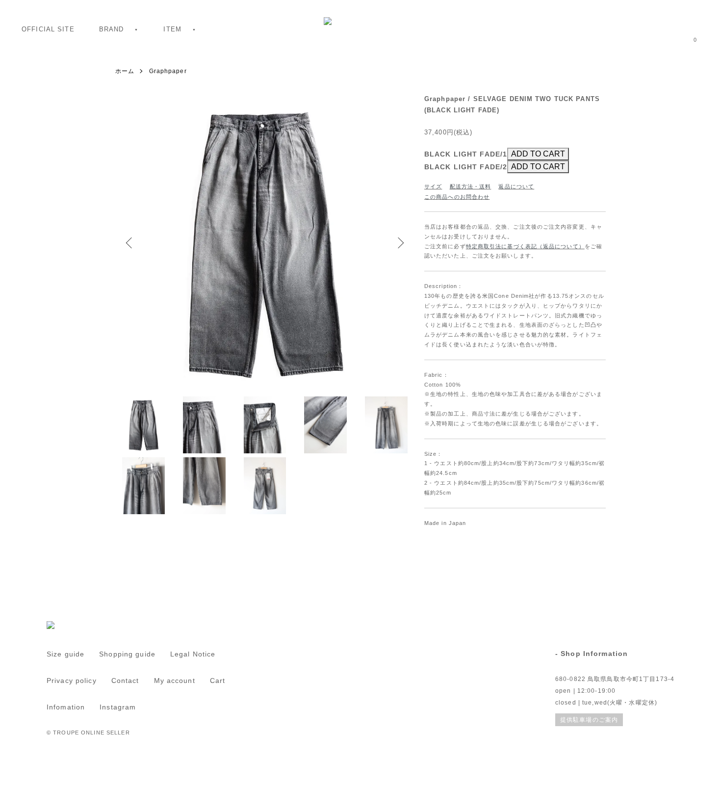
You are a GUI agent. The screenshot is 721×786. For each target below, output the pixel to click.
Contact (125, 680)
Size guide (65, 654)
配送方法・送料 (470, 186)
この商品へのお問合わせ (456, 197)
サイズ (433, 186)
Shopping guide (127, 654)
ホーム (124, 71)
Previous (130, 243)
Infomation (66, 707)
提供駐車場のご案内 (589, 719)
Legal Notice (192, 654)
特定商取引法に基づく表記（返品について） (525, 246)
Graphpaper (168, 71)
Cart (217, 680)
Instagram (118, 707)
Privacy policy (72, 680)
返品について (516, 186)
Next (399, 243)
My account (174, 680)
